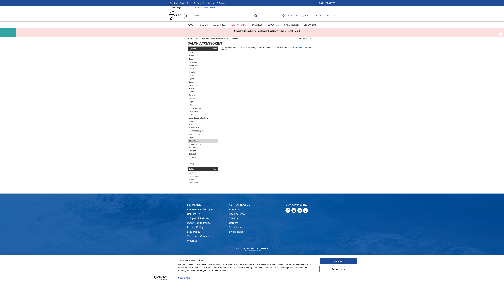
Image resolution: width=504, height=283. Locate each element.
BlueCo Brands (194, 66)
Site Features (237, 214)
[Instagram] (293, 210)
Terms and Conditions (200, 236)
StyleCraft (192, 154)
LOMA (191, 115)
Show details (184, 278)
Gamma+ (192, 95)
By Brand (192, 49)
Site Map (234, 218)
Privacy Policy (195, 227)
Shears (191, 179)
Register (330, 3)
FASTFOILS (193, 85)
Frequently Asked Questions (203, 209)
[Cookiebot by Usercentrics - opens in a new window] (160, 278)
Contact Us (193, 214)
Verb (190, 161)
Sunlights (192, 157)
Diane (191, 75)
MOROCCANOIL (195, 134)
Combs (191, 173)
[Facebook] (287, 210)
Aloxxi (191, 52)
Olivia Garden (194, 141)
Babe (191, 59)
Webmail (192, 240)
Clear (214, 49)
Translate (212, 8)
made (191, 121)
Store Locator (237, 227)
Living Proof (193, 111)
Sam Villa (192, 147)
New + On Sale (238, 25)
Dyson (191, 79)
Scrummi (192, 151)
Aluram (191, 56)
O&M (191, 138)
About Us (234, 209)
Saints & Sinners (195, 144)
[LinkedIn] (299, 210)
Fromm (191, 92)
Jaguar (191, 102)
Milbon (191, 125)
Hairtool (192, 98)
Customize (337, 269)
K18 (190, 105)
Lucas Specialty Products (198, 118)
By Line (192, 169)
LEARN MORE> (279, 31)
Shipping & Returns (198, 218)
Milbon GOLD (194, 128)
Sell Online (310, 25)
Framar (191, 88)
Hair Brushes (194, 176)
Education (273, 25)
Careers (233, 222)
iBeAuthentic (256, 250)
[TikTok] (305, 210)
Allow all (338, 261)
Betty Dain (193, 62)
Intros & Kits (193, 183)
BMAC (191, 69)
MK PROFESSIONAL (196, 131)
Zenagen (192, 164)
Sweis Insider (291, 25)
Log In (321, 3)
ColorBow (192, 72)
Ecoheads (192, 82)
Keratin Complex (195, 108)
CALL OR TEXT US (320, 16)
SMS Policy (193, 231)
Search (255, 15)
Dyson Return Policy (198, 222)
